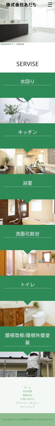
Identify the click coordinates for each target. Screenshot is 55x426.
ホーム (27, 387)
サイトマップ (27, 406)
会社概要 (27, 391)
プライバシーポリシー (27, 403)
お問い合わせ (27, 399)
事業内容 (27, 395)
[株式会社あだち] (21, 4)
